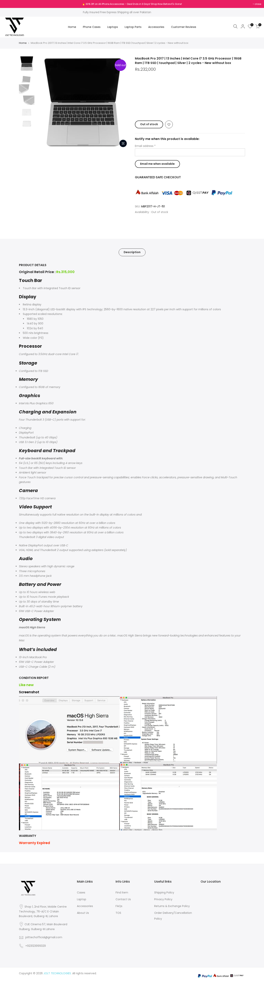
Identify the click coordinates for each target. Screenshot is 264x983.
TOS (118, 913)
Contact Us (123, 899)
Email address (145, 146)
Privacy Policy (163, 899)
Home (72, 27)
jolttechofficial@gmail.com (43, 937)
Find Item (122, 892)
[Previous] (43, 103)
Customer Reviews (183, 27)
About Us (83, 913)
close (8, 4)
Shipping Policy (164, 892)
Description (132, 252)
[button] (190, 109)
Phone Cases (91, 27)
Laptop (81, 899)
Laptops (112, 27)
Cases (81, 892)
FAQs (119, 906)
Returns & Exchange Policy (172, 906)
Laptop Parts (133, 27)
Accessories (156, 27)
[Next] (122, 103)
